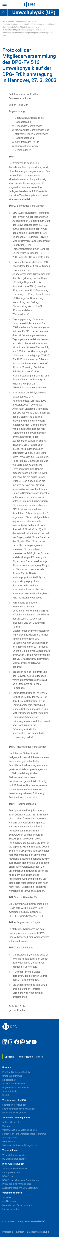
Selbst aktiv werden (11, 1122)
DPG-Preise (7, 1176)
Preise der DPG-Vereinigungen (16, 1184)
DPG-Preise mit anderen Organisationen (21, 1180)
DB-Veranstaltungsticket (14, 1159)
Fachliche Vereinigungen (12, 24)
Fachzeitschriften (10, 1209)
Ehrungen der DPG (11, 1172)
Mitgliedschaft (26, 1057)
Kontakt (6, 1095)
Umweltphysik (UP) (10, 27)
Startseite (10, 22)
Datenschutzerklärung (38, 1232)
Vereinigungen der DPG (25, 22)
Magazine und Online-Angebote (17, 1205)
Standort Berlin (9, 1091)
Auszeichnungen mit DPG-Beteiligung (20, 1188)
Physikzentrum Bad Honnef (15, 1087)
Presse (39, 1057)
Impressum (7, 1232)
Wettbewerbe (8, 1141)
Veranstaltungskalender (14, 1155)
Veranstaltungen (10, 1150)
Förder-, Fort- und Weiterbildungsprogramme (24, 1134)
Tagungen (7, 1126)
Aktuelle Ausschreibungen (15, 1168)
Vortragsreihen (9, 1137)
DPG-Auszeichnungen (13, 1164)
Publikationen (9, 1201)
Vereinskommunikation (13, 1083)
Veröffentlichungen (12, 1192)
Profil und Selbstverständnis (16, 1072)
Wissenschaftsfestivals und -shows (19, 1130)
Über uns (6, 1067)
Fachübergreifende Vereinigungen (18, 1108)
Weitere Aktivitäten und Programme (19, 1145)
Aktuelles (6, 1197)
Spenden (9, 1057)
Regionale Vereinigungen (14, 1112)
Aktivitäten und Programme (16, 1117)
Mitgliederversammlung (29, 27)
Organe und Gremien (12, 1076)
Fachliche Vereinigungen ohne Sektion (39, 24)
